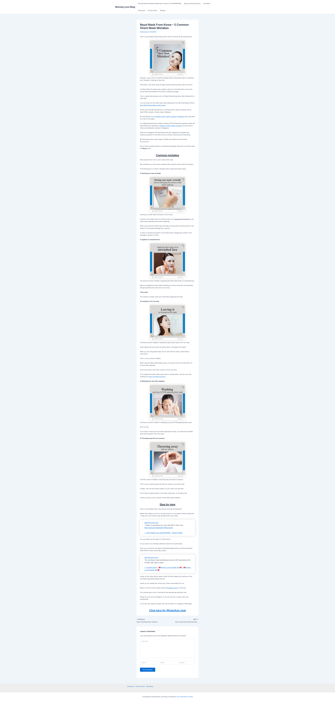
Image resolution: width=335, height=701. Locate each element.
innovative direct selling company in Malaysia (169, 116)
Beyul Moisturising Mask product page (152, 105)
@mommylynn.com (151, 523)
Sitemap (162, 10)
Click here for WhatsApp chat (167, 610)
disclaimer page (172, 588)
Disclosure (141, 10)
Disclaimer (206, 3)
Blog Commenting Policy (192, 3)
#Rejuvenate (168, 528)
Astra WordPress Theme (185, 697)
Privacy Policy (152, 10)
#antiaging (159, 528)
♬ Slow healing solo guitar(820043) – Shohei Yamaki (163, 533)
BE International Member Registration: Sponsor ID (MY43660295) (159, 3)
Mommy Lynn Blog (125, 7)
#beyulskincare (149, 528)
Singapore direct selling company (171, 126)
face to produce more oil (157, 376)
